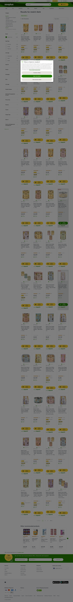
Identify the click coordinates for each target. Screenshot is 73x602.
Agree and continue (37, 76)
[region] (37, 71)
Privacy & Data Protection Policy (34, 69)
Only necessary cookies (37, 79)
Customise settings (36, 72)
